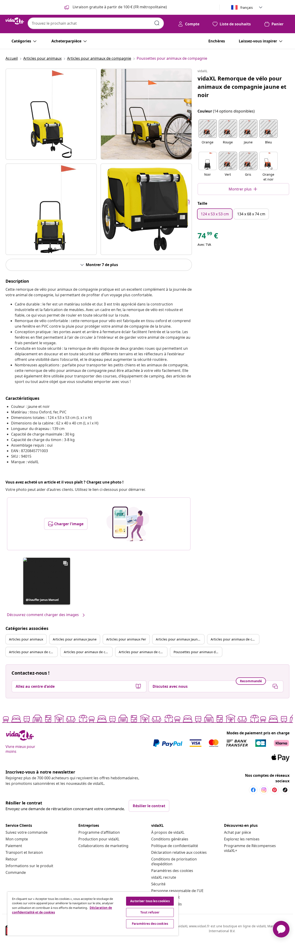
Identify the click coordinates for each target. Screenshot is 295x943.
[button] (46, 581)
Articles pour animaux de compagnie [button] (235, 639)
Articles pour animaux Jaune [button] (75, 639)
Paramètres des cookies (172, 870)
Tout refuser (149, 912)
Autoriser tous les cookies (149, 901)
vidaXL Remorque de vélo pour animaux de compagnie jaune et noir (242, 86)
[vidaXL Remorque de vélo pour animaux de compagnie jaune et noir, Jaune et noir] (51, 114)
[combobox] (96, 23)
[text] (208, 237)
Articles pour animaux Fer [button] (126, 639)
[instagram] (264, 790)
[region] (92, 914)
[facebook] (253, 790)
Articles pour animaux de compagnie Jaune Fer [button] (143, 652)
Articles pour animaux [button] (26, 639)
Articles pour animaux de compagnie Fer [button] (88, 652)
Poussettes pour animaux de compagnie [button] (198, 652)
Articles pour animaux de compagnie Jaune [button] (33, 652)
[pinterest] (274, 790)
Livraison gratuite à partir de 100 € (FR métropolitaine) (119, 6)
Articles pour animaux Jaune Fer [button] (180, 639)
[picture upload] (127, 523)
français (246, 7)
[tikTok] (285, 790)
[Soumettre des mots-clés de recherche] (157, 23)
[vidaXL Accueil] (15, 21)
